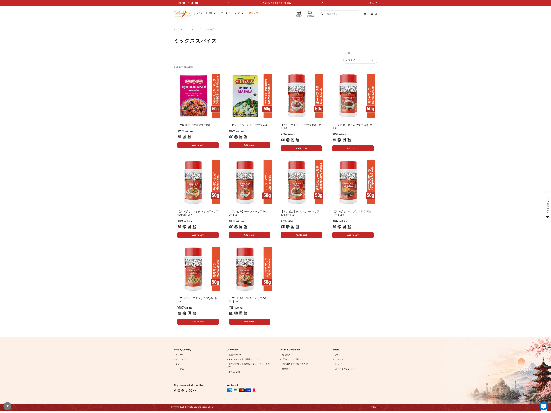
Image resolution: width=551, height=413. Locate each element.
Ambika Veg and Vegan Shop (200, 407)
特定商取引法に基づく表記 (294, 364)
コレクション (190, 29)
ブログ (337, 354)
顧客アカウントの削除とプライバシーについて (248, 365)
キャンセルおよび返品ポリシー (243, 359)
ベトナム (179, 369)
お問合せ (285, 369)
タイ (177, 364)
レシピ (337, 364)
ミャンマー (180, 359)
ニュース (338, 359)
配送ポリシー (234, 354)
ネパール (179, 354)
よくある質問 (234, 371)
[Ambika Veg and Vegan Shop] (182, 14)
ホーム (177, 29)
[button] (373, 13)
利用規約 (285, 354)
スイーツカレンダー (344, 369)
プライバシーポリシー (291, 359)
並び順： (348, 53)
